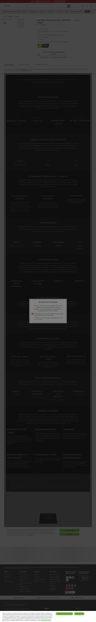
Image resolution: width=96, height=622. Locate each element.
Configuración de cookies (64, 614)
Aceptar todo (79, 614)
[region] (48, 616)
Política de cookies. (46, 620)
